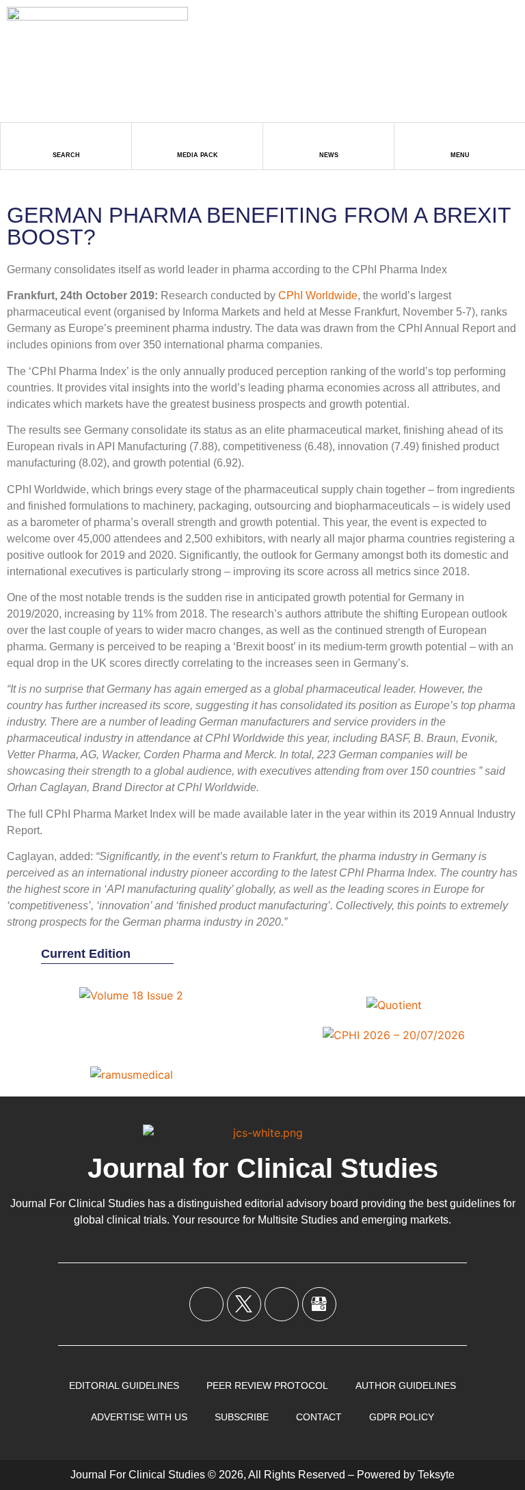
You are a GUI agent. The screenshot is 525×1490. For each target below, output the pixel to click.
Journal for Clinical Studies (263, 1168)
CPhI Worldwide (318, 295)
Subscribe (242, 1416)
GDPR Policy (401, 1416)
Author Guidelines (405, 1385)
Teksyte (436, 1474)
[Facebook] (206, 1304)
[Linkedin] (282, 1304)
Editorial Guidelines (124, 1385)
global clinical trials (120, 1220)
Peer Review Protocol (267, 1385)
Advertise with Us (139, 1416)
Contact (319, 1416)
